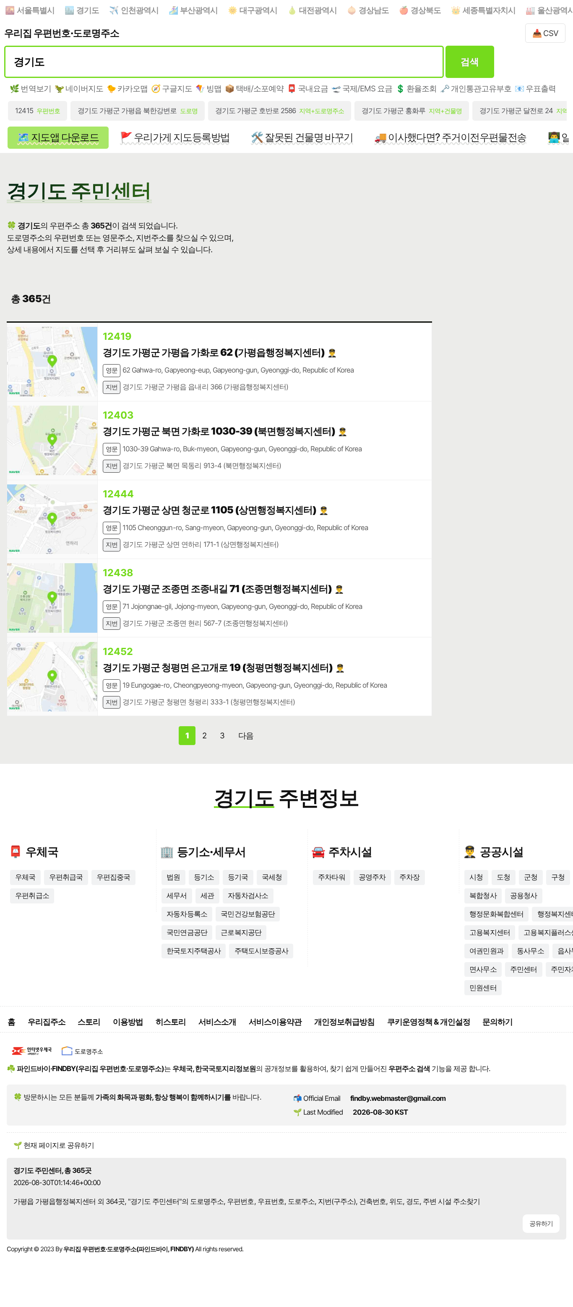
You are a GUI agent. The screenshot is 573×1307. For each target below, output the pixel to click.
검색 (470, 61)
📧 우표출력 (535, 88)
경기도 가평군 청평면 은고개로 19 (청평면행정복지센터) (218, 667)
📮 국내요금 (307, 88)
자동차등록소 (187, 914)
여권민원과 (486, 951)
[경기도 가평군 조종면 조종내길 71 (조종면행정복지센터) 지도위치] (52, 598)
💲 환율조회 (416, 88)
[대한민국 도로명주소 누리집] (82, 1057)
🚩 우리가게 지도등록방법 (174, 137)
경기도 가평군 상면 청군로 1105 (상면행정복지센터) (209, 510)
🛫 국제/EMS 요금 (361, 88)
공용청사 (523, 895)
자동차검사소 (248, 895)
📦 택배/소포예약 (254, 88)
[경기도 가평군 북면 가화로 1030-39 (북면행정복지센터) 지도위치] (52, 440)
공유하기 (541, 1223)
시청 (476, 877)
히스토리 (171, 1021)
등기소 (204, 877)
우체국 (25, 877)
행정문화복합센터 (496, 914)
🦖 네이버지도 (79, 88)
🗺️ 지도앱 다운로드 (58, 137)
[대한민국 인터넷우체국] (32, 1057)
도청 (503, 877)
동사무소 (530, 951)
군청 (530, 877)
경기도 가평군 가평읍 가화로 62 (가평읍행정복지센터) (214, 352)
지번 (111, 387)
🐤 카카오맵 (127, 88)
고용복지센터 (489, 932)
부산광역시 (199, 10)
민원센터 (482, 987)
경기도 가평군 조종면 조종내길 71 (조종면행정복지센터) (217, 588)
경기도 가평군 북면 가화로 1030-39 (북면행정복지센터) (219, 431)
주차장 (409, 877)
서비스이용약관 (275, 1021)
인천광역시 (140, 10)
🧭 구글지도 (171, 88)
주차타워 (331, 877)
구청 (558, 877)
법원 (173, 877)
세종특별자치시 (489, 10)
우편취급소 (32, 895)
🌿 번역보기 (30, 88)
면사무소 (482, 969)
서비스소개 (217, 1021)
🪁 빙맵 (208, 88)
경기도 (87, 10)
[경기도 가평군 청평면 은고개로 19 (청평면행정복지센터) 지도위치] (52, 677)
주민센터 (523, 969)
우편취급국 (66, 877)
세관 (207, 895)
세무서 (177, 895)
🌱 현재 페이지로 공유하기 (53, 1145)
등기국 (238, 877)
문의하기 (497, 1021)
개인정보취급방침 (344, 1021)
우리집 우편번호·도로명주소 (61, 33)
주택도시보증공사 (261, 951)
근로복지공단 (241, 932)
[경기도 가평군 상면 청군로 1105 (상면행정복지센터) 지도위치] (52, 519)
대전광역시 (318, 10)
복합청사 (482, 895)
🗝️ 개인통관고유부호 (475, 88)
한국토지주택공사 (193, 951)
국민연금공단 (187, 932)
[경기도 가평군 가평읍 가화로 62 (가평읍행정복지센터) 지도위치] (52, 361)
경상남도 (374, 10)
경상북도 (426, 10)
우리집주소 (46, 1021)
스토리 (89, 1021)
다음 (245, 735)
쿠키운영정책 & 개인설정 (428, 1021)
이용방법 (128, 1021)
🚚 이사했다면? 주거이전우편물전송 (450, 137)
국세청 (272, 877)
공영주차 (372, 877)
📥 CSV (545, 33)
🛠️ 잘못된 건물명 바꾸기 (302, 137)
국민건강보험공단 (247, 914)
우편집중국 (113, 877)
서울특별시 (36, 10)
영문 (111, 370)
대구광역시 (258, 10)
